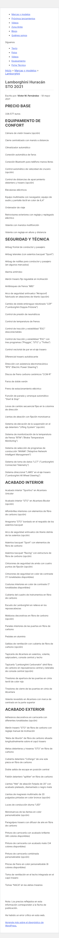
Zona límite (17, 27)
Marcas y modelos (20, 14)
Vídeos (14, 22)
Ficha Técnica (18, 65)
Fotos (14, 52)
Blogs (14, 31)
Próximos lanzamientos (23, 18)
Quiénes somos (19, 35)
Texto (14, 48)
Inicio (8, 70)
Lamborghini (12, 73)
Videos (14, 56)
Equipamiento (18, 61)
